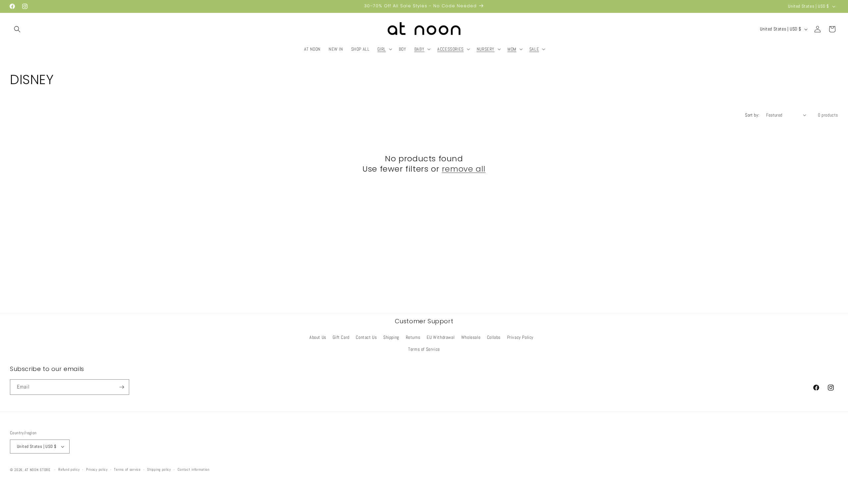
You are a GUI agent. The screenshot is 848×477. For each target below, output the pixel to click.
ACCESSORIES (450, 49)
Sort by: (752, 115)
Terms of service (127, 469)
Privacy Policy (520, 337)
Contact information (194, 469)
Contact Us (366, 337)
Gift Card (341, 337)
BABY (419, 49)
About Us (317, 337)
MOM (511, 49)
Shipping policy (159, 469)
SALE (534, 49)
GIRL (381, 49)
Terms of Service (424, 349)
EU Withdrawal (440, 337)
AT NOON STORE (38, 469)
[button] (17, 29)
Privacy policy (97, 469)
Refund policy (69, 469)
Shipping (391, 337)
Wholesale (470, 337)
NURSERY (486, 49)
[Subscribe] (121, 387)
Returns (413, 337)
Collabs (494, 337)
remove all (464, 169)
